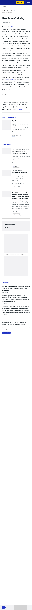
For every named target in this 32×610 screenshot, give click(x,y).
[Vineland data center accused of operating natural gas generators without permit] (6, 152)
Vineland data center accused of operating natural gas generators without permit (20, 151)
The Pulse (14, 170)
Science (5, 6)
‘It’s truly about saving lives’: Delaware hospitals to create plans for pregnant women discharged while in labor (16, 288)
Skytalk (14, 121)
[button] (4, 607)
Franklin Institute (9, 80)
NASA (11, 27)
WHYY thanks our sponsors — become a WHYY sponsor (16, 254)
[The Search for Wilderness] (6, 173)
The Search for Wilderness (19, 172)
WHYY (6, 2)
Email (15, 94)
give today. (19, 109)
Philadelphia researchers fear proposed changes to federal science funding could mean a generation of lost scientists (20, 195)
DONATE (20, 2)
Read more (7, 227)
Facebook (8, 94)
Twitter (12, 94)
